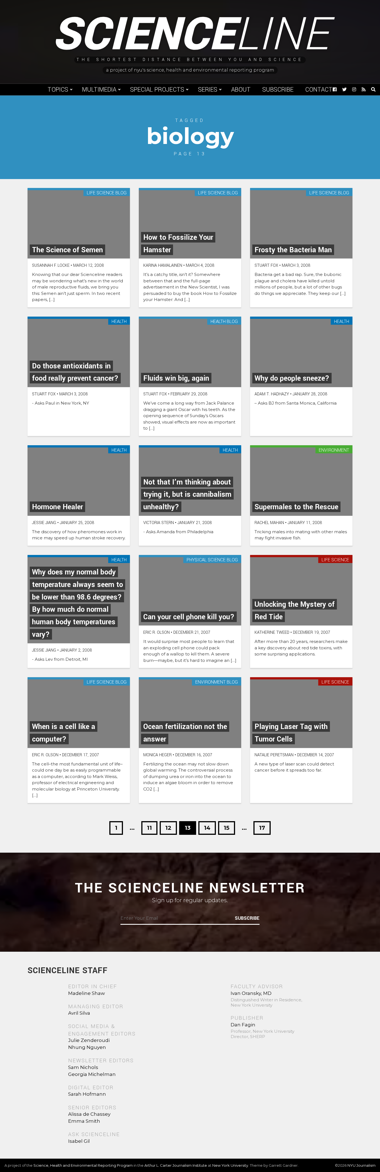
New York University (230, 1165)
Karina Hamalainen (162, 265)
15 (227, 827)
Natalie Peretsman (274, 755)
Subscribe (277, 89)
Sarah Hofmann (87, 1094)
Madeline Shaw (86, 993)
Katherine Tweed (272, 632)
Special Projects (157, 89)
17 (262, 827)
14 (207, 827)
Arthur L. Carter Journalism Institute (175, 1165)
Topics (58, 89)
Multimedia (99, 89)
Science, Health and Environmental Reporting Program (83, 1165)
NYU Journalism (361, 1165)
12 (168, 827)
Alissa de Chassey (89, 1114)
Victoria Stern (158, 523)
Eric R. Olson (156, 632)
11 (149, 827)
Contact (318, 89)
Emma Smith (84, 1121)
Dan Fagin (243, 1024)
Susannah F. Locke (51, 265)
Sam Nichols (83, 1067)
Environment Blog (216, 682)
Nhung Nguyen (87, 1047)
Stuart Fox (266, 265)
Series (207, 89)
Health (119, 322)
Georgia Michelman (92, 1074)
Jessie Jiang (44, 523)
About (241, 89)
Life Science (335, 560)
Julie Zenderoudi (89, 1040)
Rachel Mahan (269, 523)
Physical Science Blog (212, 560)
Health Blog (224, 322)
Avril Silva (79, 1013)
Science (190, 35)
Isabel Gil (79, 1141)
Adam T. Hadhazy (272, 394)
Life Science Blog (107, 193)
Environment (334, 450)
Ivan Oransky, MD (251, 993)
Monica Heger (157, 755)
